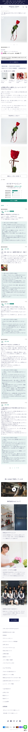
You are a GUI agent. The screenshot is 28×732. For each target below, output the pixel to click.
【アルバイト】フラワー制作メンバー (11, 710)
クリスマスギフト (5, 11)
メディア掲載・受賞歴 (8, 660)
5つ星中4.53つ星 (17, 186)
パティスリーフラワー (15, 729)
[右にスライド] (16, 44)
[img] (4, 209)
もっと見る (14, 620)
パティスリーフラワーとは (9, 647)
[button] (1, 7)
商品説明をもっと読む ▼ (14, 115)
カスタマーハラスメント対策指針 (10, 641)
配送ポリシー (6, 695)
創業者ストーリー (7, 656)
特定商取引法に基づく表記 (9, 632)
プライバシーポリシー (8, 638)
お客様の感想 (6, 653)
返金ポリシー (6, 698)
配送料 (5, 51)
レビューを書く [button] (14, 200)
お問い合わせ (6, 644)
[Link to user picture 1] (4, 267)
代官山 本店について (7, 650)
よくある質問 (6, 701)
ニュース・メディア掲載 (8, 683)
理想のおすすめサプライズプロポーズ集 (12, 677)
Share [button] (4, 179)
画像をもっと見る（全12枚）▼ (14, 176)
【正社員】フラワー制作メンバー (10, 713)
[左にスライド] (11, 44)
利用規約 (5, 635)
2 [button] (12, 468)
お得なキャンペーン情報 (8, 674)
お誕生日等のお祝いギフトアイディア (11, 680)
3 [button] (14, 468)
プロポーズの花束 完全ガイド (9, 671)
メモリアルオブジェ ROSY (8, 663)
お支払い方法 (6, 692)
